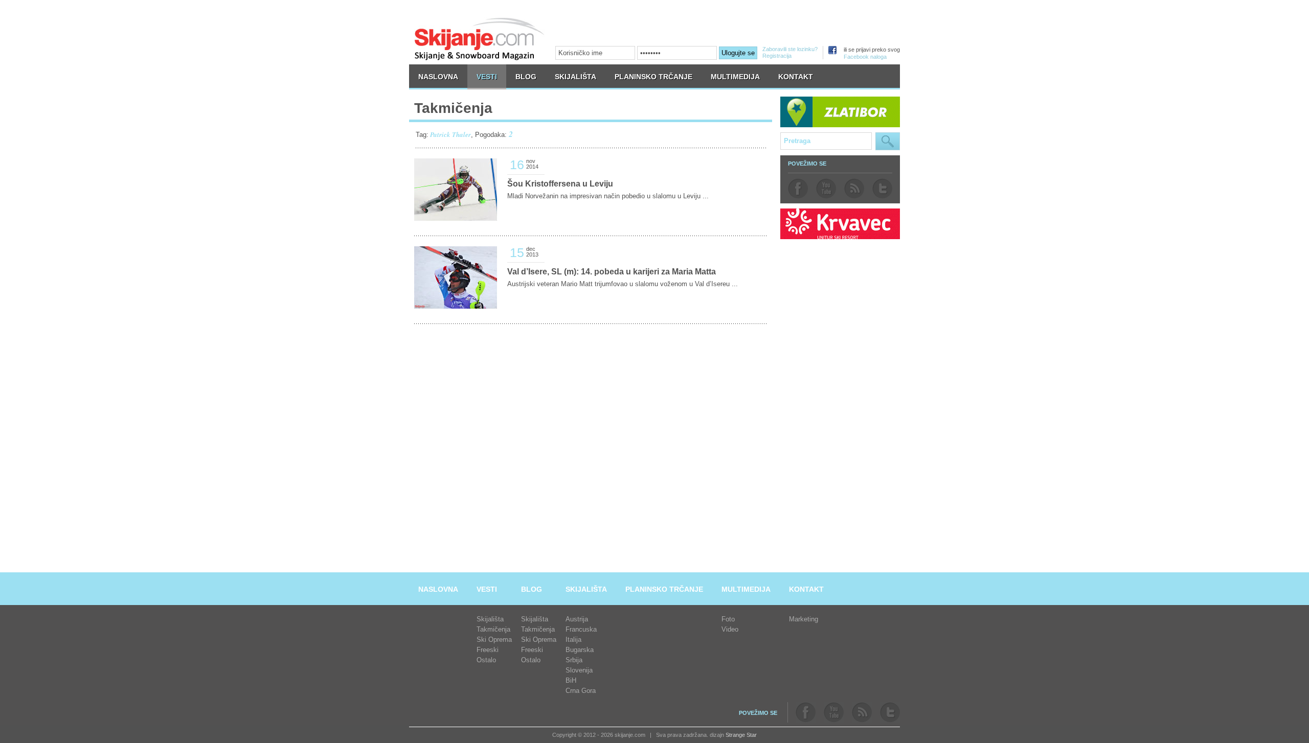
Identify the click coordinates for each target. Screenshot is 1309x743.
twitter (882, 188)
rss (854, 188)
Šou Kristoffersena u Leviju (560, 183)
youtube (826, 188)
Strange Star (741, 735)
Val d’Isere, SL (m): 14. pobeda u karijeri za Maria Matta (611, 271)
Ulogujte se (738, 53)
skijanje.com (479, 38)
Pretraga (887, 141)
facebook (798, 188)
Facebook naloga (865, 57)
